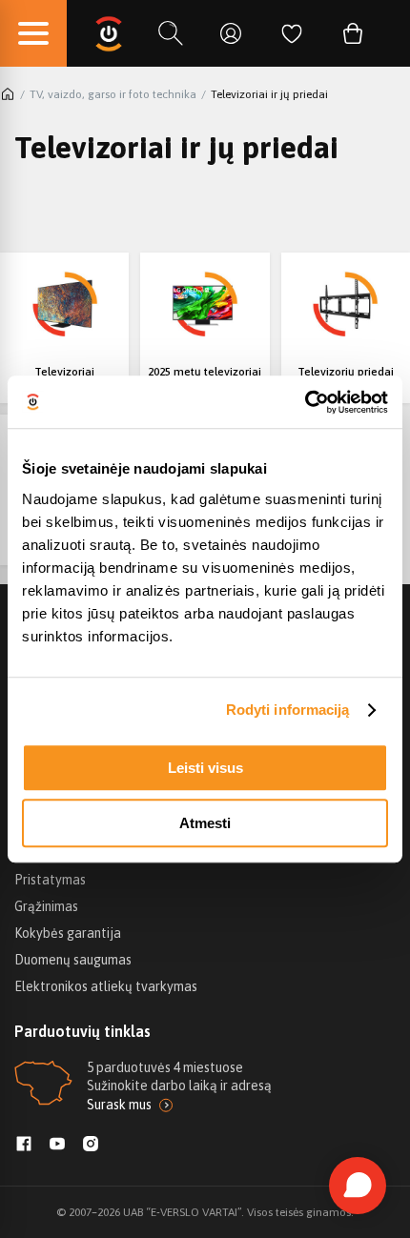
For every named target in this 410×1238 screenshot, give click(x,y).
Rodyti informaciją (288, 709)
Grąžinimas (46, 906)
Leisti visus (205, 768)
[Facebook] (23, 1145)
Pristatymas (50, 879)
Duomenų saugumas (73, 959)
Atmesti (205, 823)
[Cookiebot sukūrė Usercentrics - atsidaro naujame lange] (304, 402)
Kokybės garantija (67, 933)
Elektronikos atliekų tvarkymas (105, 986)
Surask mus (119, 1104)
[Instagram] (90, 1145)
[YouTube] (57, 1145)
